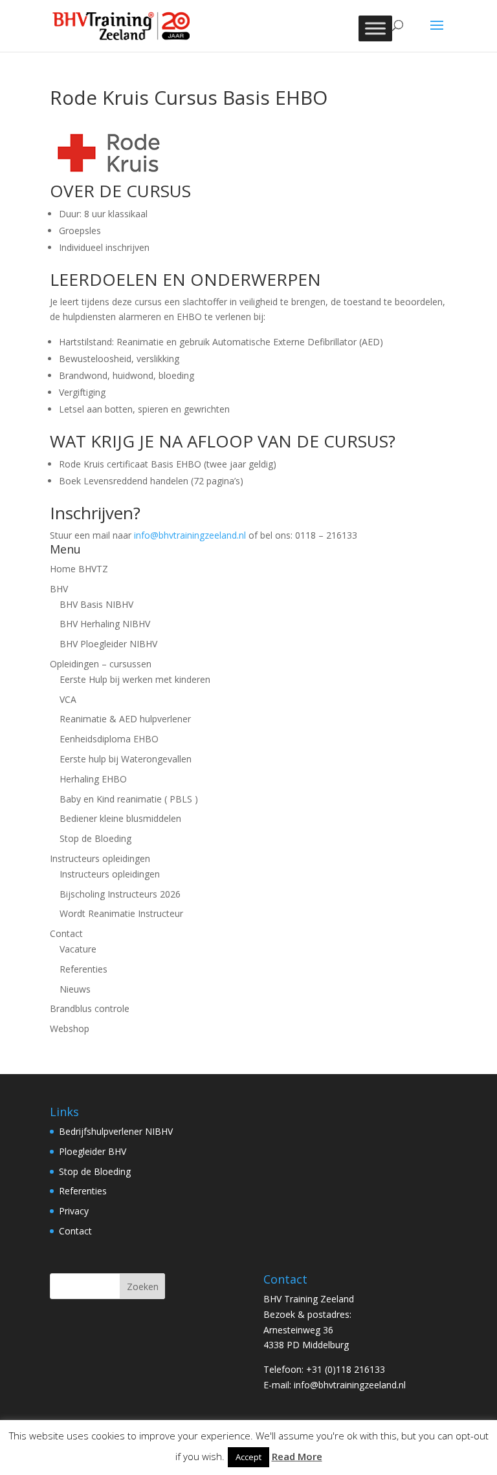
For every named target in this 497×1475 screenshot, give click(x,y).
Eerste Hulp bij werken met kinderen (135, 679)
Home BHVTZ (79, 569)
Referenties (83, 969)
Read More (297, 1456)
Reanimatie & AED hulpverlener (125, 719)
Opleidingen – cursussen (100, 664)
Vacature (78, 949)
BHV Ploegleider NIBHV (108, 644)
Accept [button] (248, 1457)
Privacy (74, 1211)
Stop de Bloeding (95, 838)
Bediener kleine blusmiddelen (120, 818)
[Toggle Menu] (375, 28)
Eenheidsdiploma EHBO (109, 739)
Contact (66, 933)
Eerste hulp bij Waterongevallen (126, 759)
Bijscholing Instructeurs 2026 (120, 894)
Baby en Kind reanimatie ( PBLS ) (129, 799)
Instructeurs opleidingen (100, 858)
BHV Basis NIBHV (96, 604)
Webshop (69, 1028)
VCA (68, 699)
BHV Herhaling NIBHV (105, 624)
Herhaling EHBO (93, 779)
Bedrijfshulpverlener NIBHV (116, 1131)
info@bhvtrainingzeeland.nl (190, 535)
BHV (59, 589)
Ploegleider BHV (92, 1151)
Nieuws (75, 989)
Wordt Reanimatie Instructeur (121, 913)
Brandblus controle (89, 1008)
